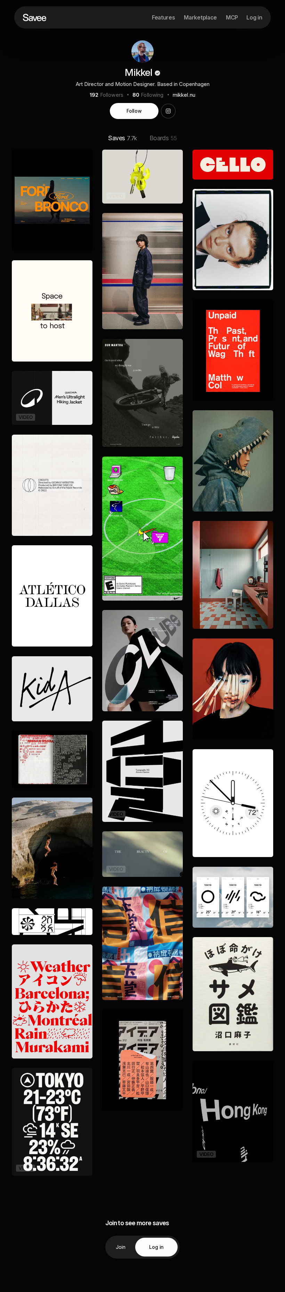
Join (121, 1247)
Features (163, 17)
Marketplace (200, 17)
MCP (232, 17)
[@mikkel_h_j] (168, 111)
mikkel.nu (184, 94)
